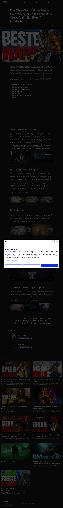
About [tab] (52, 244)
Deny (13, 265)
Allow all (49, 265)
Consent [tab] (11, 244)
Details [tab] (24, 244)
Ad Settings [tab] (38, 244)
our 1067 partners (12, 251)
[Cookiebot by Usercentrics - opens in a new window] (52, 241)
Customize (30, 265)
